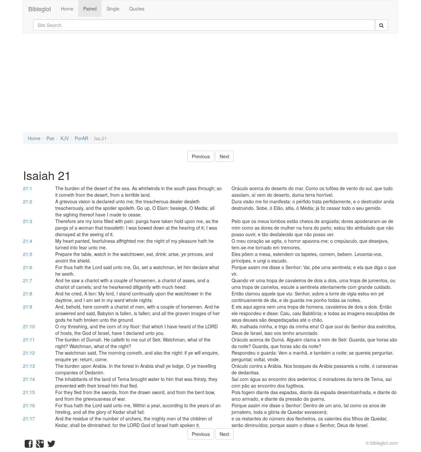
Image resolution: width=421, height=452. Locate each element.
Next (224, 156)
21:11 (29, 339)
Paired (90, 8)
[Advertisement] (210, 86)
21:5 (27, 254)
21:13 (29, 366)
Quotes (136, 8)
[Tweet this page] (51, 445)
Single (113, 8)
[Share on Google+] (40, 445)
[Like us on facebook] (29, 445)
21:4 (27, 241)
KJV (65, 138)
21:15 (29, 392)
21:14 (29, 379)
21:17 (29, 418)
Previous (201, 156)
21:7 (27, 280)
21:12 (29, 352)
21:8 (27, 293)
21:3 (27, 221)
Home (67, 8)
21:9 (27, 306)
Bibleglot (39, 8)
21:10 (29, 326)
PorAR (81, 138)
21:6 (27, 267)
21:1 (27, 188)
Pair (50, 138)
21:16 (29, 405)
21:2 (27, 201)
